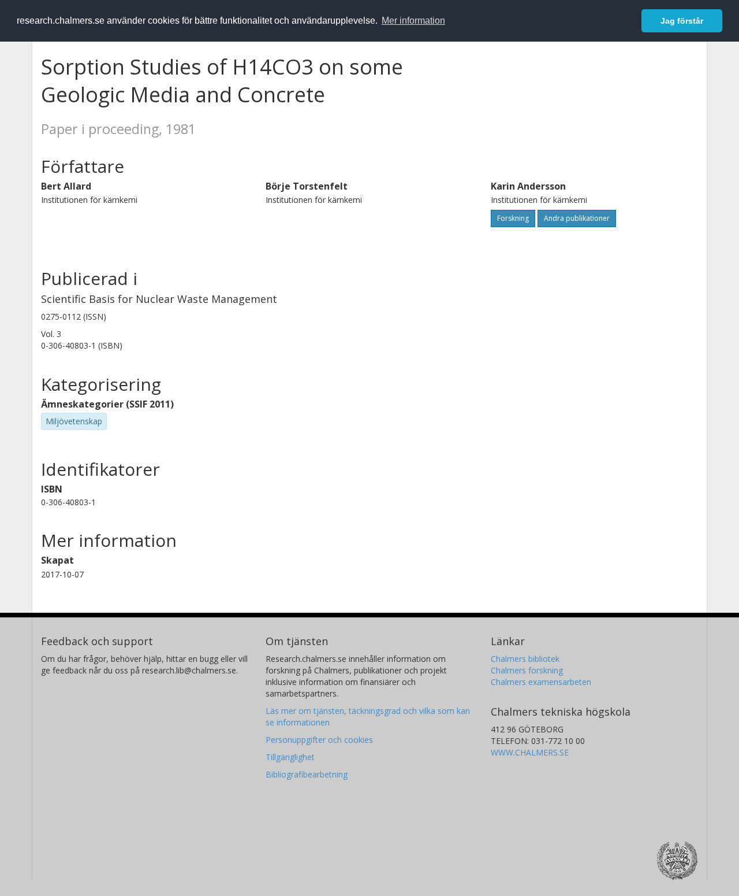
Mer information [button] (413, 20)
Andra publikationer (577, 218)
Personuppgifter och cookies (319, 739)
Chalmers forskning (527, 670)
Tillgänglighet (290, 756)
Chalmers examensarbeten (541, 681)
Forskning (513, 218)
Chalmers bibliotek (525, 658)
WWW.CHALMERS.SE (530, 752)
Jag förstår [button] (681, 20)
